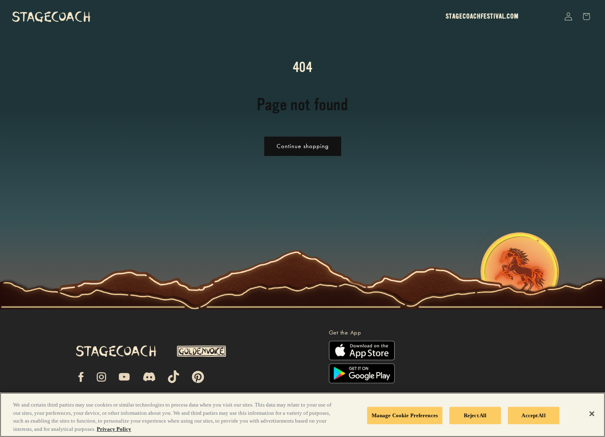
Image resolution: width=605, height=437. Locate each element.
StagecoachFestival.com (482, 16)
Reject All (475, 415)
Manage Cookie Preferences (405, 415)
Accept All (533, 415)
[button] (549, 16)
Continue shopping (303, 146)
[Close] (592, 413)
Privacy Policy (114, 428)
